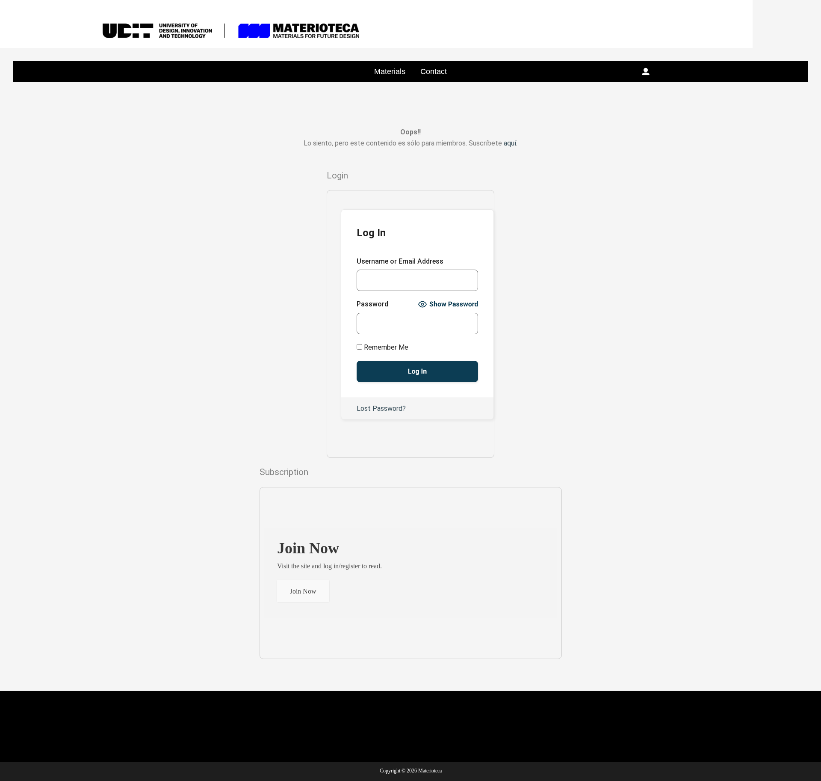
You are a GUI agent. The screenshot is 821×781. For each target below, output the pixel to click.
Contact (433, 71)
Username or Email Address (400, 261)
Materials (389, 71)
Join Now (303, 591)
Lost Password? (381, 408)
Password (372, 304)
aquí (510, 143)
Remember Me (385, 347)
